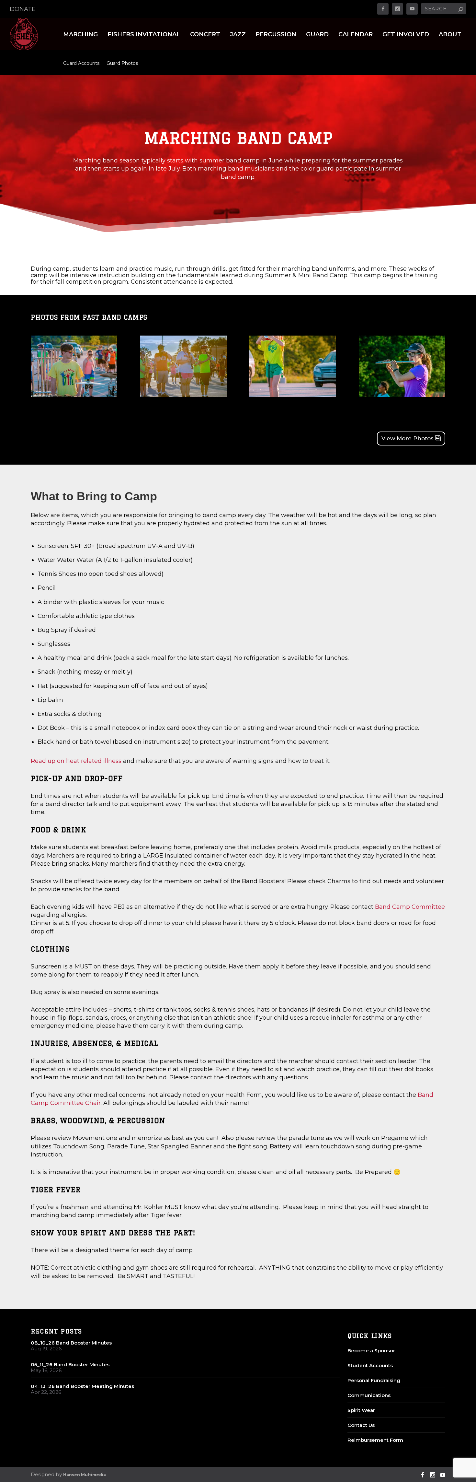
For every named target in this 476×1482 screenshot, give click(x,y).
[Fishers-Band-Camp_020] (183, 395)
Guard (317, 35)
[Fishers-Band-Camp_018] (402, 395)
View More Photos (407, 438)
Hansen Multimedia (84, 1474)
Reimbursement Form (375, 1440)
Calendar (355, 35)
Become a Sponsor (371, 1350)
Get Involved (405, 35)
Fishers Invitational (144, 35)
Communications (369, 1395)
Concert (205, 35)
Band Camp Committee (410, 906)
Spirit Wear (361, 1410)
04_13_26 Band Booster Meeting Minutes (82, 1386)
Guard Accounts (81, 63)
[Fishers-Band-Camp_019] (292, 395)
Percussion (275, 35)
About (450, 35)
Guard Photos (122, 63)
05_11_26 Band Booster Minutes (70, 1364)
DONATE (23, 9)
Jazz (238, 35)
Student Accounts (370, 1365)
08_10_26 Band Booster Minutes (71, 1343)
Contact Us (361, 1425)
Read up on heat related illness (76, 761)
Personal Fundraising (373, 1380)
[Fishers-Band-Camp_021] (74, 395)
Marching (80, 35)
